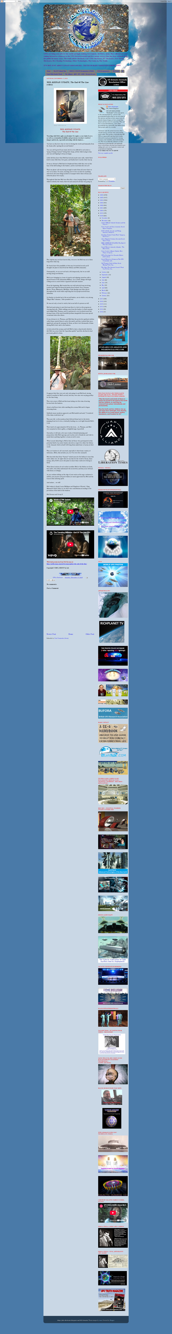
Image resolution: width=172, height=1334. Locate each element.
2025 (101, 197)
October (104, 272)
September (105, 274)
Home (70, 634)
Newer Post (51, 634)
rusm (100, 1320)
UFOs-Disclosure (113, 106)
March (104, 290)
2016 (101, 301)
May (103, 285)
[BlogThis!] (49, 580)
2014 (101, 306)
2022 (101, 205)
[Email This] (47, 580)
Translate (112, 181)
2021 (101, 208)
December (105, 218)
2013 (101, 309)
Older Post (90, 634)
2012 (101, 311)
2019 (101, 213)
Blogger (112, 1320)
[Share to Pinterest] (54, 580)
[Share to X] (51, 580)
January (104, 295)
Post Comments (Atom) (61, 638)
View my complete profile (105, 153)
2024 (101, 200)
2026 (101, 195)
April (103, 287)
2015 (101, 304)
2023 (101, 202)
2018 (101, 215)
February (105, 293)
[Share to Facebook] (52, 580)
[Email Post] (86, 577)
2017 (101, 298)
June (103, 282)
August (104, 277)
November (105, 220)
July (103, 280)
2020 (101, 210)
